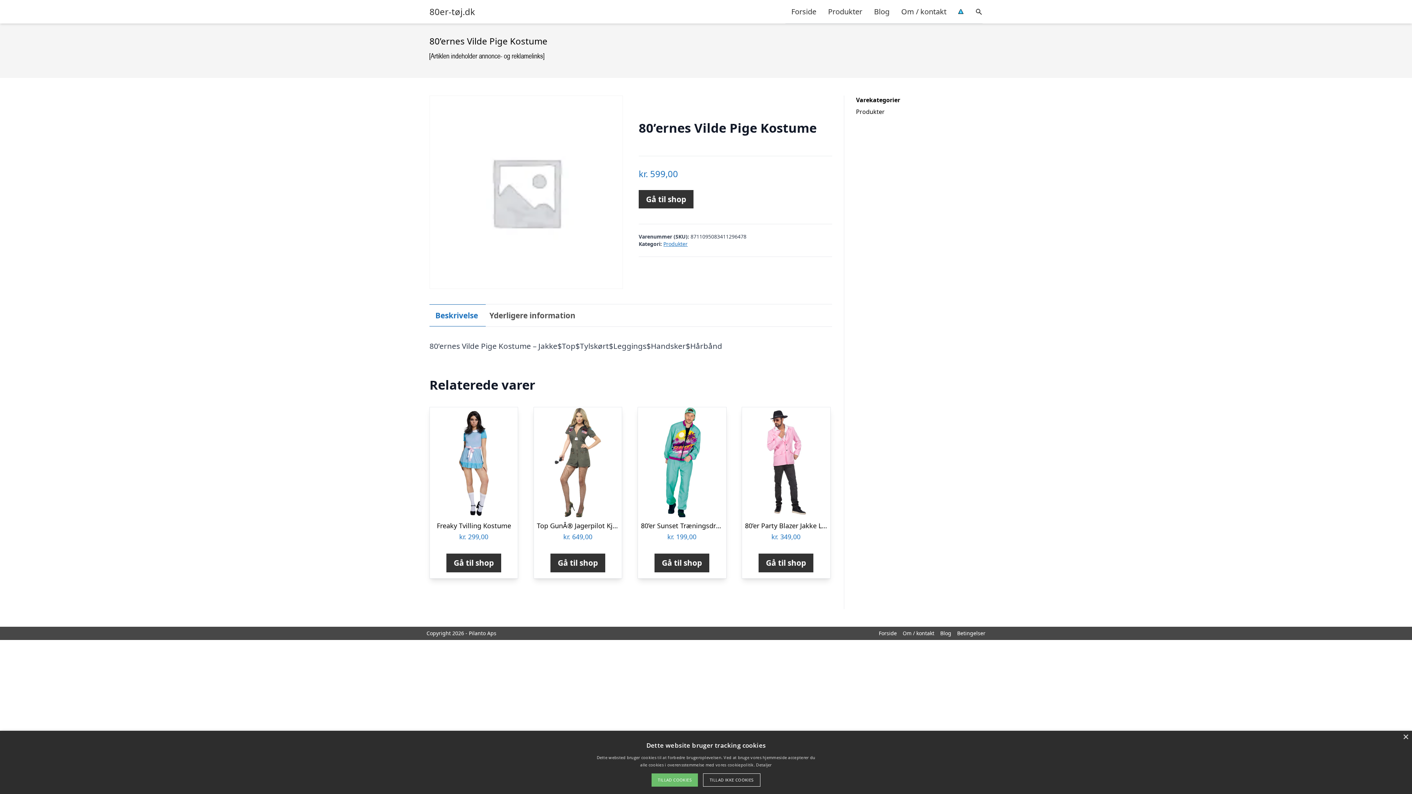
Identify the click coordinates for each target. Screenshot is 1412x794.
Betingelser (971, 633)
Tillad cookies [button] (675, 780)
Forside (803, 12)
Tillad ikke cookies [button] (732, 780)
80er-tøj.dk (452, 12)
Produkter (845, 12)
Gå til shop (666, 199)
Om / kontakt (923, 12)
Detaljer (763, 765)
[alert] (706, 762)
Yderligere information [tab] (532, 315)
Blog (881, 12)
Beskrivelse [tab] (456, 315)
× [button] (1405, 737)
